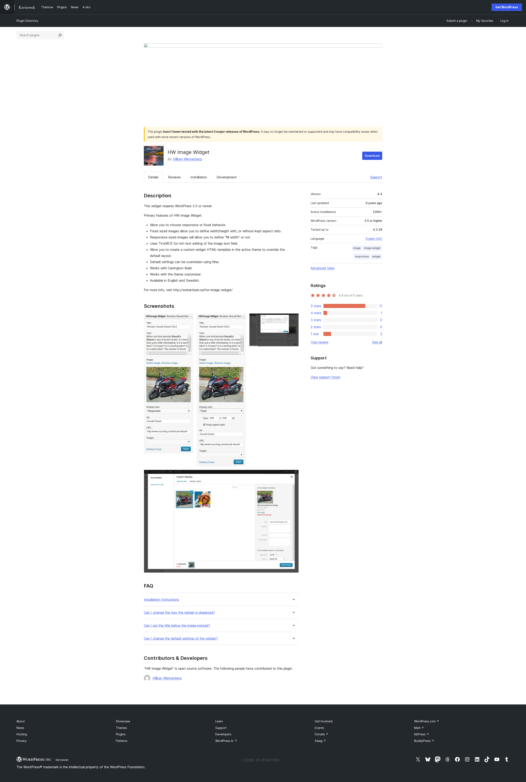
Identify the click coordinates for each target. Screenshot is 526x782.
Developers (223, 734)
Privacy (21, 740)
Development (227, 177)
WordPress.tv (226, 740)
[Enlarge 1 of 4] (188, 319)
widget (376, 256)
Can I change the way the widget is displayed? (179, 613)
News (20, 728)
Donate (321, 734)
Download (372, 155)
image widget (372, 248)
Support (376, 177)
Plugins (121, 734)
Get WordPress (506, 7)
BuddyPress (424, 740)
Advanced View (323, 268)
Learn (219, 721)
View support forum (325, 377)
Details (153, 177)
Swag (320, 740)
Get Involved (323, 721)
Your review (319, 342)
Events (319, 728)
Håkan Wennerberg (187, 159)
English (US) (374, 238)
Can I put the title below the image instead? (177, 625)
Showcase (123, 721)
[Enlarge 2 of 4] (240, 319)
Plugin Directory (27, 20)
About (20, 721)
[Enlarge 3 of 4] (293, 319)
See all (377, 342)
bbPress (421, 734)
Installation (198, 177)
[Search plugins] (60, 35)
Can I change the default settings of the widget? (181, 638)
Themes (121, 728)
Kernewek (62, 759)
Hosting (21, 734)
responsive (362, 256)
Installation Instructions (161, 600)
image (357, 248)
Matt (419, 728)
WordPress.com (426, 721)
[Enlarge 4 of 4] (293, 475)
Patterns (121, 740)
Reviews (174, 177)
